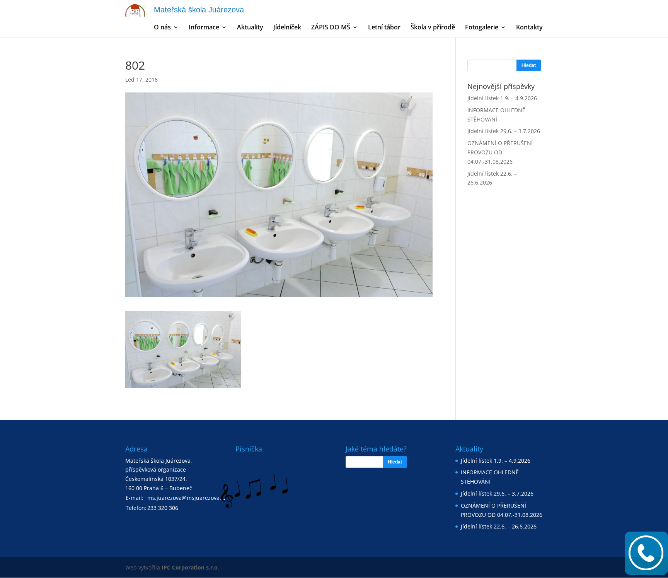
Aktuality (250, 27)
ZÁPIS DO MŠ (330, 27)
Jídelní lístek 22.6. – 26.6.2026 (499, 526)
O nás (162, 27)
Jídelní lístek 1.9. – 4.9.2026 (502, 98)
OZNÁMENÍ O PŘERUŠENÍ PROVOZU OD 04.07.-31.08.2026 (500, 152)
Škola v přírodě (433, 27)
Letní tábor (384, 27)
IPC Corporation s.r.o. (190, 567)
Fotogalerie (481, 27)
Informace (204, 27)
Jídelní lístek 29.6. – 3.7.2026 (503, 131)
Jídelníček (287, 27)
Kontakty (529, 27)
